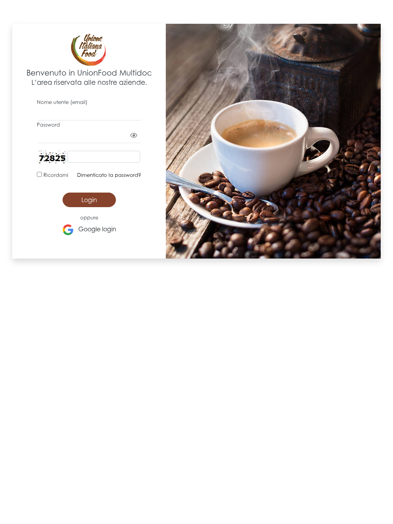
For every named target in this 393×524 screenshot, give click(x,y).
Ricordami (55, 175)
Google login (95, 229)
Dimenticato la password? (109, 175)
